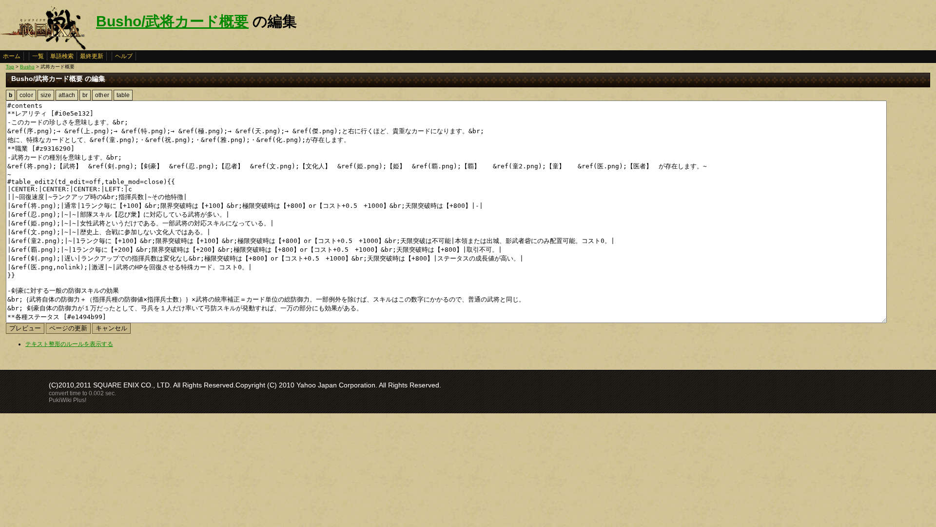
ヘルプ (124, 56)
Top (10, 66)
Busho (27, 66)
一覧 (38, 56)
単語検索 (62, 56)
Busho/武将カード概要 (172, 21)
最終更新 (91, 56)
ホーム (11, 56)
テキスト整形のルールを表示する (69, 344)
